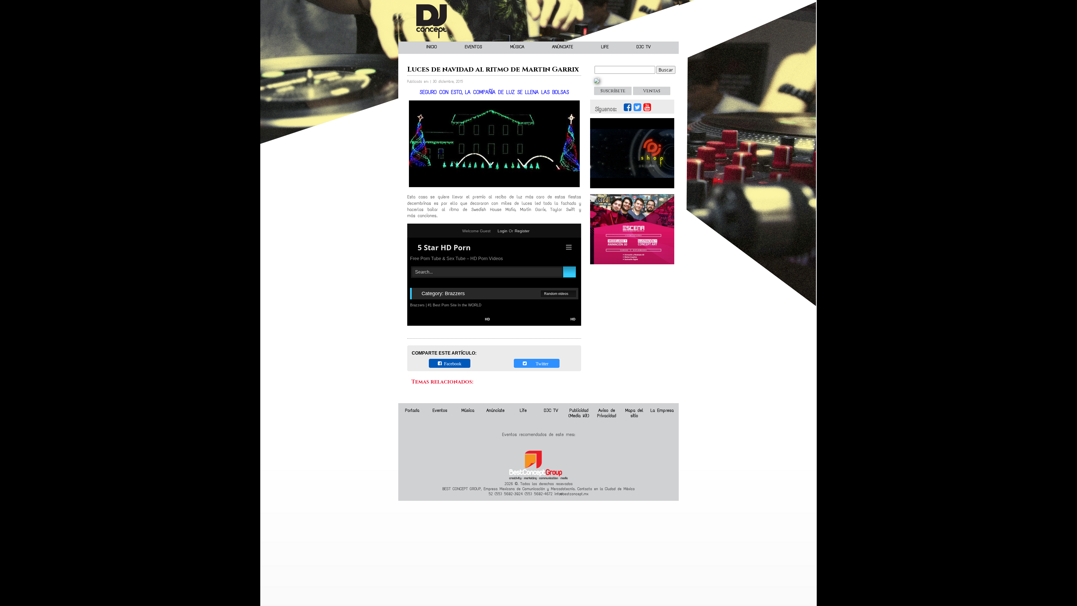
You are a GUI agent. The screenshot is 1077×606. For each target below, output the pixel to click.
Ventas (651, 91)
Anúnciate (562, 46)
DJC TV (643, 46)
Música (517, 46)
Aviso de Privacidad (606, 413)
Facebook (451, 363)
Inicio (431, 46)
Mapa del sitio (634, 413)
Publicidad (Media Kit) (578, 413)
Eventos (473, 46)
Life (605, 46)
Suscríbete (612, 91)
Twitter (539, 363)
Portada (412, 410)
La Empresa (662, 410)
